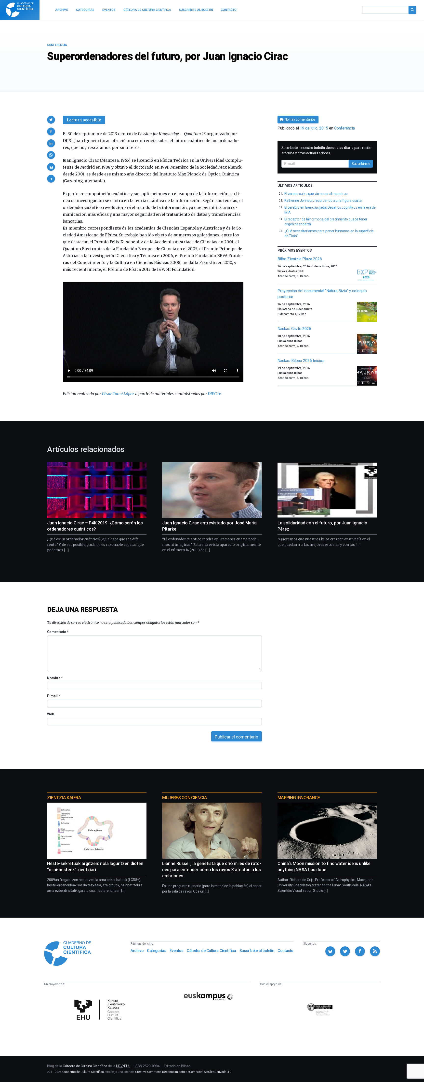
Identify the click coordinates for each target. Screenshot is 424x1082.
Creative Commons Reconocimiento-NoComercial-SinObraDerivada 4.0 (183, 1072)
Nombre (54, 678)
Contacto (285, 950)
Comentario (57, 632)
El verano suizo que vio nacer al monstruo (316, 194)
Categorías (156, 950)
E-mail (53, 696)
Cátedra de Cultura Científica (211, 950)
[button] (51, 120)
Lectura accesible (84, 119)
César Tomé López (118, 393)
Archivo (137, 950)
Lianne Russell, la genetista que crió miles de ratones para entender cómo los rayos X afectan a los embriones (211, 869)
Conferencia (57, 45)
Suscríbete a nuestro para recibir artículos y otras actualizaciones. (326, 150)
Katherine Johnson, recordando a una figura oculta (323, 200)
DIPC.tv (214, 393)
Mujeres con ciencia (184, 797)
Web (50, 714)
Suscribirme (361, 164)
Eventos (176, 950)
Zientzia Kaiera (64, 797)
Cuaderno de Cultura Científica (83, 1072)
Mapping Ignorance (299, 797)
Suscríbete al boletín (256, 950)
